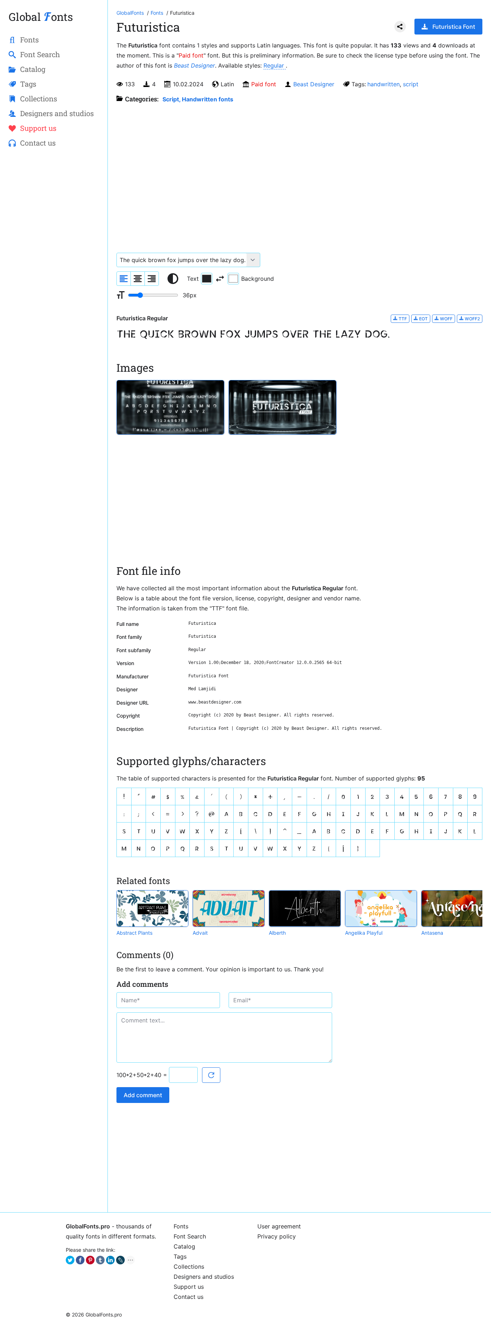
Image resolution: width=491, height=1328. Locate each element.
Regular (274, 65)
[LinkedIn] (110, 1260)
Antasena (432, 933)
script (410, 84)
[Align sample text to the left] (123, 278)
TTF (402, 318)
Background (257, 278)
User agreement (279, 1226)
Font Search (190, 1236)
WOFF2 (472, 318)
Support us (189, 1286)
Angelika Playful (363, 933)
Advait (200, 933)
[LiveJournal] (120, 1260)
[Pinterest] (90, 1260)
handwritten (383, 84)
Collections (189, 1266)
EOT (423, 318)
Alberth (277, 933)
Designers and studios (204, 1276)
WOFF (446, 318)
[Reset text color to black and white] (173, 278)
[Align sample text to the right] (151, 278)
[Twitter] (70, 1260)
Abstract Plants (134, 933)
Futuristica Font (453, 26)
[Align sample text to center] (137, 278)
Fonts (181, 1226)
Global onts (41, 17)
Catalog (184, 1246)
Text (193, 278)
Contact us (188, 1296)
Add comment (143, 1095)
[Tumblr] (100, 1260)
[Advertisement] (54, 270)
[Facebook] (80, 1260)
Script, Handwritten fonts (197, 99)
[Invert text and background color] (220, 278)
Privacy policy (276, 1236)
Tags (180, 1256)
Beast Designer (194, 65)
